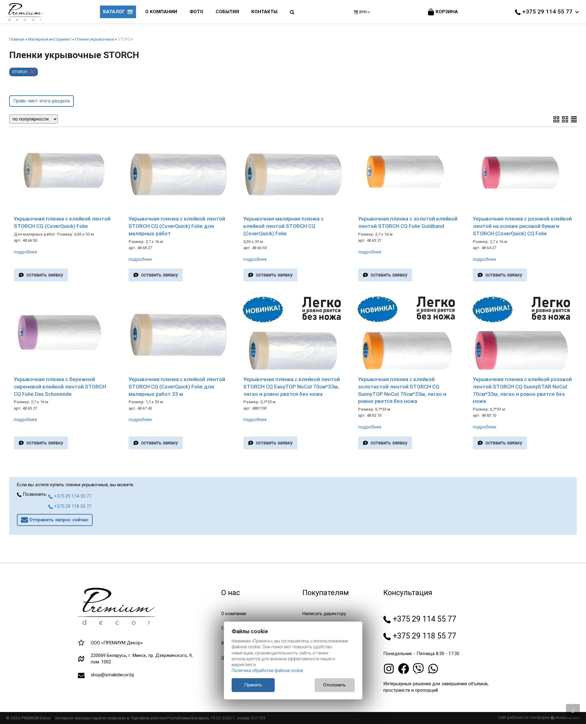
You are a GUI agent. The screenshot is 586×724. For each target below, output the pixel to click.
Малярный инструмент (49, 39)
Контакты (264, 11)
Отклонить (334, 685)
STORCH (19, 72)
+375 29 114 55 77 (72, 496)
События (227, 11)
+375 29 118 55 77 (72, 506)
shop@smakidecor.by (112, 675)
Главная (16, 39)
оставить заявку (44, 275)
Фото (196, 11)
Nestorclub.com (568, 718)
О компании (161, 11)
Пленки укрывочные (94, 39)
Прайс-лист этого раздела (41, 101)
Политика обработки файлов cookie (267, 670)
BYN (363, 12)
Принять (253, 685)
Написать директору (324, 613)
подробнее (25, 252)
